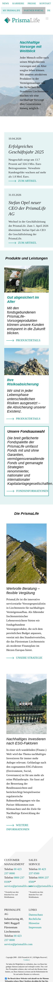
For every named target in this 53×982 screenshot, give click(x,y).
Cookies (26, 960)
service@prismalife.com (18, 885)
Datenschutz (36, 914)
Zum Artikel (27, 180)
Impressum (35, 927)
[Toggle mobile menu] (47, 18)
